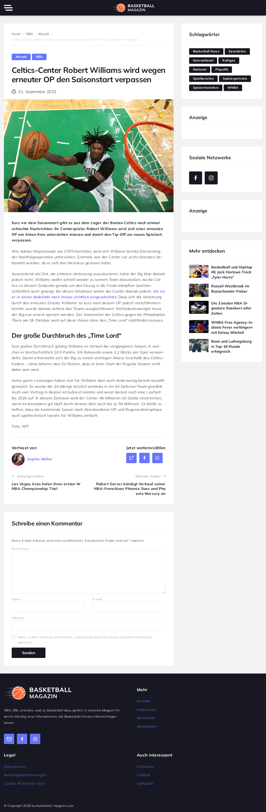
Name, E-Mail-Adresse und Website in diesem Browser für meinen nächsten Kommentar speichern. (85, 639)
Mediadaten (147, 726)
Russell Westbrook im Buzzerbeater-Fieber (230, 289)
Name (16, 599)
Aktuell (43, 34)
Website (18, 618)
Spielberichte (203, 78)
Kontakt (144, 701)
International (203, 60)
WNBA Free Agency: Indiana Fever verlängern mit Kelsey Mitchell (232, 327)
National (199, 69)
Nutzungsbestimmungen (25, 775)
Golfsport (145, 783)
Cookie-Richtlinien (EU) (24, 783)
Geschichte (237, 51)
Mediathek (146, 718)
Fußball (143, 775)
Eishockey (145, 766)
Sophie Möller (39, 459)
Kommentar (20, 549)
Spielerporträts (235, 78)
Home (16, 34)
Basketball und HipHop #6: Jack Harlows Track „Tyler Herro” (231, 272)
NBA (29, 34)
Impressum (146, 709)
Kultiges (228, 60)
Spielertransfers (206, 87)
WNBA (233, 87)
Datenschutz (15, 766)
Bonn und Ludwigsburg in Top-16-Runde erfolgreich (231, 346)
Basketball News (206, 51)
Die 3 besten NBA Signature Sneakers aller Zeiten (231, 308)
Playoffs (221, 69)
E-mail (97, 599)
